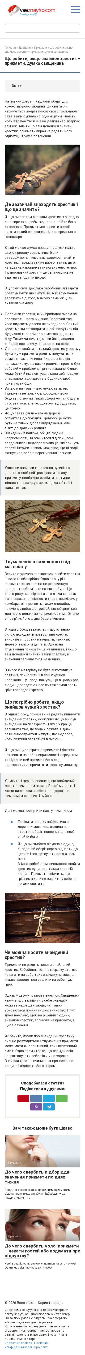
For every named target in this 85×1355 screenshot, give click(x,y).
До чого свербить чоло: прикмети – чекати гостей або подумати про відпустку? (42, 1251)
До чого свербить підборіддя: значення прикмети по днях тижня (38, 1177)
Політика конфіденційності (26, 1345)
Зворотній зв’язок (18, 1343)
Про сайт (41, 1347)
